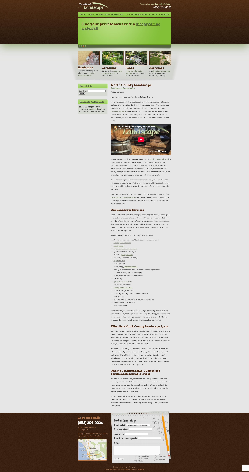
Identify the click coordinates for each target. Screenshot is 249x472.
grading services (127, 255)
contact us (92, 109)
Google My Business (130, 467)
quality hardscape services (86, 74)
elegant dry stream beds (161, 71)
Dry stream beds (119, 261)
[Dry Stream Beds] (160, 58)
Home (82, 14)
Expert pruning (119, 246)
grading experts (95, 28)
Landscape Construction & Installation (105, 14)
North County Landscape (159, 159)
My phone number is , (133, 429)
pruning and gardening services (112, 72)
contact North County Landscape (123, 197)
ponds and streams (130, 267)
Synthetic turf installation (123, 281)
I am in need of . (132, 425)
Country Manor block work (123, 287)
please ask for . (131, 434)
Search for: (83, 91)
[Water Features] (136, 58)
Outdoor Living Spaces (136, 14)
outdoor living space (118, 111)
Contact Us (164, 14)
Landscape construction (122, 243)
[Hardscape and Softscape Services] (89, 64)
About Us (153, 14)
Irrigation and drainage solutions (125, 249)
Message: (117, 443)
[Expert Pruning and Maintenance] (113, 58)
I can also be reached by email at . (138, 438)
